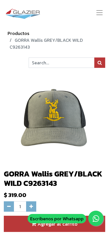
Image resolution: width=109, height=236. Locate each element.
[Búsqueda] (99, 62)
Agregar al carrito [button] (57, 224)
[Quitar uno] (9, 206)
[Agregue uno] (31, 206)
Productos (18, 33)
